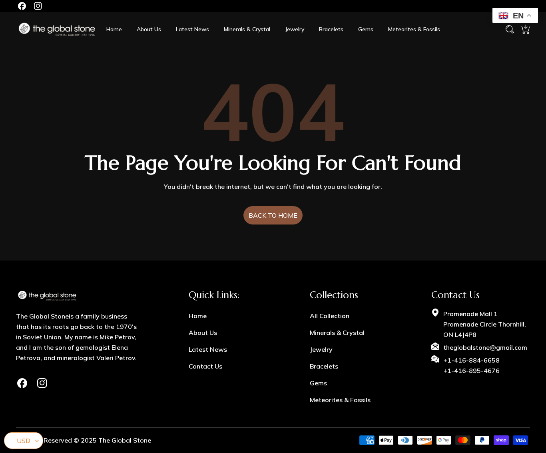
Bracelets (324, 366)
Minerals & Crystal (337, 333)
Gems (318, 383)
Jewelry (321, 349)
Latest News (208, 349)
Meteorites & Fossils (340, 400)
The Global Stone (124, 440)
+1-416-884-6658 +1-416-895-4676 (471, 365)
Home (198, 316)
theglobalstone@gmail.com (485, 347)
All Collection (329, 316)
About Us (203, 333)
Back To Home (273, 215)
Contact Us (205, 366)
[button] (525, 29)
